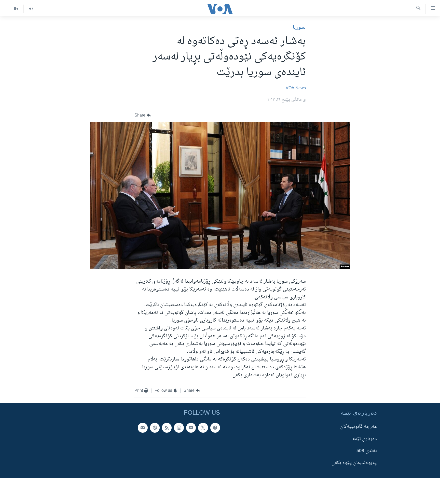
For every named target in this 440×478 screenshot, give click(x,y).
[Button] (142, 115)
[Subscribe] (142, 427)
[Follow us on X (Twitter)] (203, 427)
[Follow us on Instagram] (179, 427)
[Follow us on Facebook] (215, 427)
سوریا (299, 27)
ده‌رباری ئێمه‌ (364, 439)
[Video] (15, 9)
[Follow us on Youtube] (191, 427)
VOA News (296, 88)
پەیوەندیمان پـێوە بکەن (354, 463)
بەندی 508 (366, 451)
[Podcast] (155, 427)
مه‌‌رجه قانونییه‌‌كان (358, 427)
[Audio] (31, 9)
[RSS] (167, 427)
